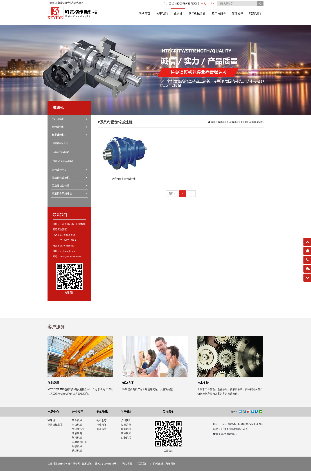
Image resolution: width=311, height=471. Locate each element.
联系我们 (255, 13)
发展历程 (126, 429)
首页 (212, 122)
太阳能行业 (78, 429)
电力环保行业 (79, 442)
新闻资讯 (237, 13)
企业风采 (126, 437)
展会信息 (101, 429)
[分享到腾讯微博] (252, 411)
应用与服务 (218, 13)
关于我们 (162, 13)
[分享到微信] (260, 411)
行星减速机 (58, 134)
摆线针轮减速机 (60, 177)
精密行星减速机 (60, 143)
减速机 (178, 13)
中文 (203, 3)
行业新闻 (101, 424)
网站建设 (158, 463)
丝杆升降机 (58, 119)
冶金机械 (77, 420)
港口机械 (77, 424)
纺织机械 (77, 450)
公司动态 (101, 420)
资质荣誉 (126, 424)
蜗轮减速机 (58, 127)
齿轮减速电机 (59, 169)
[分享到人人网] (256, 411)
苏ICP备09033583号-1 (107, 463)
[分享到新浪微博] (248, 411)
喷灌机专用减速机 (62, 193)
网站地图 (127, 463)
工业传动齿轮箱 (60, 185)
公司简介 (126, 420)
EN (212, 3)
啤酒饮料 (77, 433)
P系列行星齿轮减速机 (63, 161)
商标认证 (126, 433)
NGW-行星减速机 (61, 152)
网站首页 (144, 13)
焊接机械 (77, 446)
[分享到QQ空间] (244, 411)
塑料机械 (77, 437)
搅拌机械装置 (197, 13)
